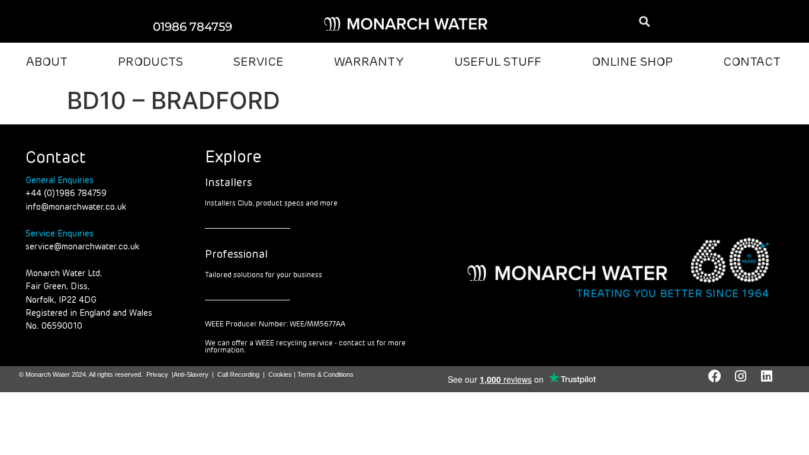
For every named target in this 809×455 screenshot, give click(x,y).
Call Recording (238, 374)
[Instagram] (741, 376)
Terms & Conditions (325, 374)
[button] (644, 21)
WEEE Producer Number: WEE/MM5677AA (275, 324)
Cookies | (282, 374)
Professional (236, 254)
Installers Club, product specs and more (271, 203)
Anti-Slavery (191, 374)
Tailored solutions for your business (263, 275)
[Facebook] (715, 376)
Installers (228, 183)
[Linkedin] (767, 376)
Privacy (157, 374)
